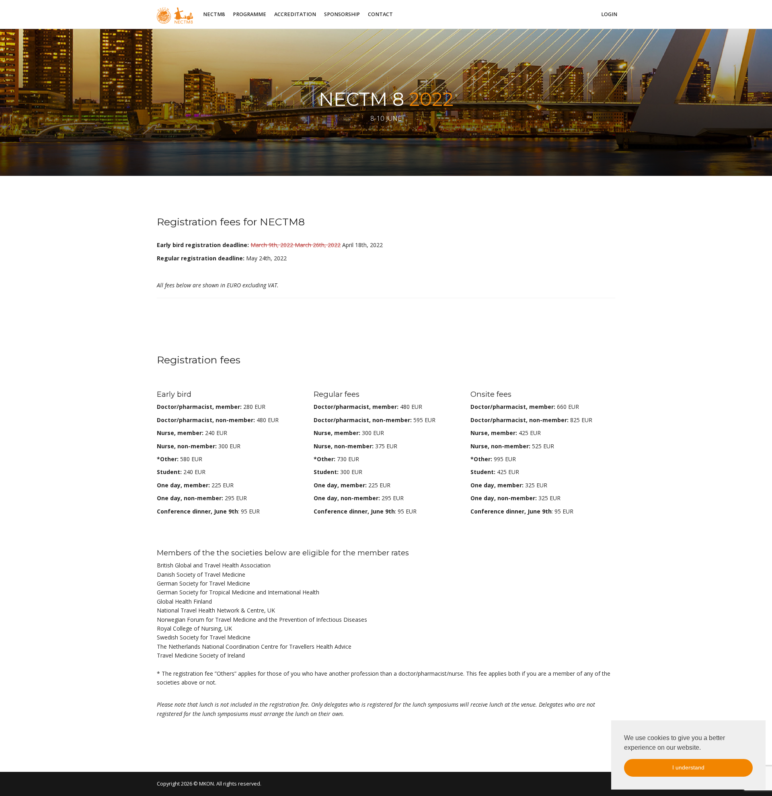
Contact (380, 14)
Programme (249, 14)
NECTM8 (214, 14)
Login (609, 14)
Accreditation (295, 14)
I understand (688, 767)
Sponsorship (342, 14)
